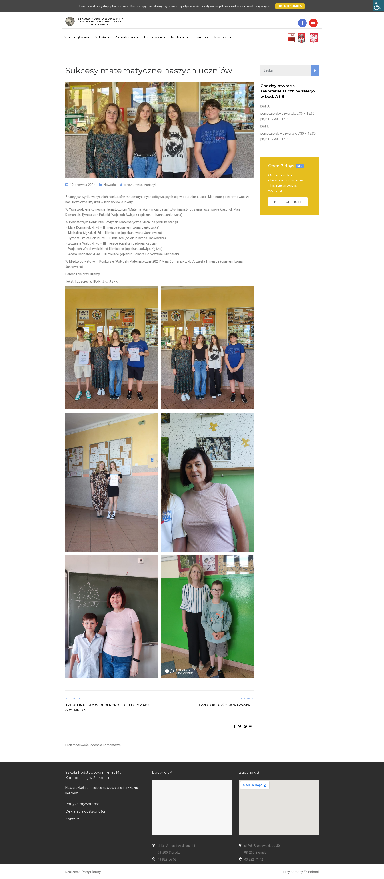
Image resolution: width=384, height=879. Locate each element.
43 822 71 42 (253, 859)
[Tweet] (239, 726)
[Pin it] (245, 726)
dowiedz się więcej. (256, 6)
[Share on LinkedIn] (250, 726)
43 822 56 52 (167, 859)
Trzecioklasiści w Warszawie (226, 705)
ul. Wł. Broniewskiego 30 (262, 846)
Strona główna (76, 37)
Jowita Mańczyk (144, 185)
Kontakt (221, 37)
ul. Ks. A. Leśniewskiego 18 (176, 845)
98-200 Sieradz (169, 853)
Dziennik (201, 37)
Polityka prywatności (82, 804)
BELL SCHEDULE (288, 202)
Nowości (110, 185)
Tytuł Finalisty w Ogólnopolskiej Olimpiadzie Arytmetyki (108, 707)
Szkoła (100, 37)
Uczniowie (153, 37)
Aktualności (125, 37)
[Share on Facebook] (235, 726)
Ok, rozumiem (290, 6)
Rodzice (178, 37)
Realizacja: (83, 872)
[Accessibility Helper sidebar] (378, 5)
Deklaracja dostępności (85, 811)
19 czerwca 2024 (82, 185)
